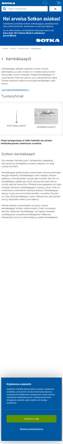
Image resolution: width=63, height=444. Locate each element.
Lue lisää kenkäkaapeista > (16, 89)
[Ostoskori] (59, 3)
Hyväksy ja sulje (31, 419)
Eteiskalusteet (23, 49)
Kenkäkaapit (36, 49)
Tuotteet (5, 49)
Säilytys (13, 49)
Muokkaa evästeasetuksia (31, 429)
